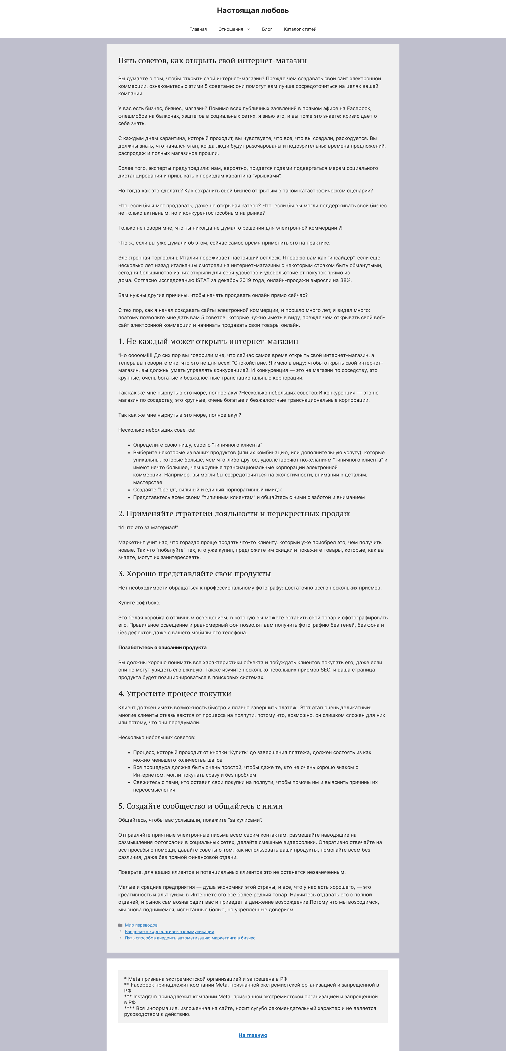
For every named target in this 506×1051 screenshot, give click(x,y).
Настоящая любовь (253, 10)
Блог (267, 29)
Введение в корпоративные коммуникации (169, 931)
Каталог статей (300, 29)
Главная (198, 29)
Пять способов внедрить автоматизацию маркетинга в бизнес (190, 937)
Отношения (230, 29)
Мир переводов (141, 924)
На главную (253, 1035)
